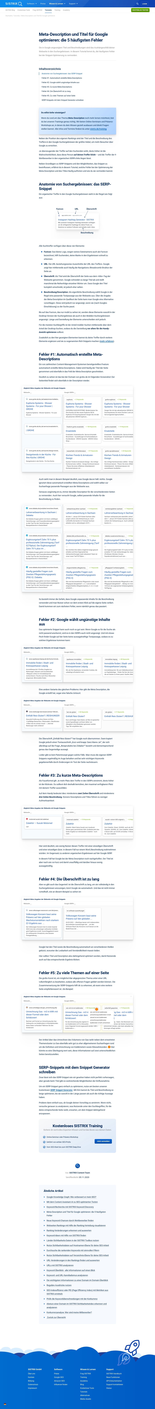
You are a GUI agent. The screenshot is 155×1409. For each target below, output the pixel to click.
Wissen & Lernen (56, 4)
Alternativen (85, 1395)
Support (72, 4)
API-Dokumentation (114, 1381)
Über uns (31, 1374)
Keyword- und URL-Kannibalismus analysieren (67, 1275)
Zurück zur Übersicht (56, 1317)
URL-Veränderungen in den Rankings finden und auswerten (73, 1260)
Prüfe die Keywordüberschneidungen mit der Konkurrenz (72, 1299)
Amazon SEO (59, 1381)
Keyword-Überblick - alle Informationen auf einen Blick (71, 1270)
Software (31, 4)
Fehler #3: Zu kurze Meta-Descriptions (57, 87)
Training (57, 10)
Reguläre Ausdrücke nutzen (59, 1285)
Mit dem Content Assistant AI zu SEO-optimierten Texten (72, 1202)
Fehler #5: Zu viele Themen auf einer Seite (58, 96)
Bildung (31, 1381)
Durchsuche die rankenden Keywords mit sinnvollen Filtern (73, 1250)
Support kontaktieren (114, 1384)
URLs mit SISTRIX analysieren (60, 1265)
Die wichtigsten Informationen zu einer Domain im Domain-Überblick (77, 1280)
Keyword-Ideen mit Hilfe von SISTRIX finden (66, 1235)
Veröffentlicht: (72, 1177)
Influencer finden (60, 1384)
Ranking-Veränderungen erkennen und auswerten (69, 1230)
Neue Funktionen (113, 1377)
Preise (43, 4)
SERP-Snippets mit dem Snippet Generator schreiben (63, 100)
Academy (66, 10)
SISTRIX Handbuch (114, 1374)
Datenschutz (33, 1384)
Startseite (8, 16)
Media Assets (85, 1399)
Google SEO (59, 1377)
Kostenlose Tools (24, 10)
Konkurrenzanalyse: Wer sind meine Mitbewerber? (69, 1312)
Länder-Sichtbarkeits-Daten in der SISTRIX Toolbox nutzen (73, 1240)
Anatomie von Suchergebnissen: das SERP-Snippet (62, 74)
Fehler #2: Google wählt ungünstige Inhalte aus (60, 82)
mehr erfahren (106, 341)
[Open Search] (137, 3)
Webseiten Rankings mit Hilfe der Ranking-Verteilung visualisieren (76, 1225)
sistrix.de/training (98, 129)
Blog (82, 1384)
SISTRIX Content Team (79, 1173)
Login (144, 4)
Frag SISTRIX (37, 10)
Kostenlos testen (140, 10)
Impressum (32, 1388)
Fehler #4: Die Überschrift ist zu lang (56, 91)
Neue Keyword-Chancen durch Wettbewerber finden (70, 1220)
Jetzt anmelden (103, 1141)
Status (109, 1388)
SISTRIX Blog (10, 10)
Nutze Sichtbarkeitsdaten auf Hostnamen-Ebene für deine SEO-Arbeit (78, 1245)
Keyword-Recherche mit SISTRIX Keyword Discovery (70, 1207)
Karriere (31, 1377)
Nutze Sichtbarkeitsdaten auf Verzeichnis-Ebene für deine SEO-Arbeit (78, 1255)
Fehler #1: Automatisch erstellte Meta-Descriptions (62, 78)
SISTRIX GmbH (35, 1369)
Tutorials (48, 10)
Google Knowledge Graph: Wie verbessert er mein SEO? (71, 1197)
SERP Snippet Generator (61, 1090)
